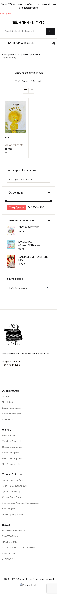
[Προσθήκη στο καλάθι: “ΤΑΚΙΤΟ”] (6, 153)
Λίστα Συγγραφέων (12, 413)
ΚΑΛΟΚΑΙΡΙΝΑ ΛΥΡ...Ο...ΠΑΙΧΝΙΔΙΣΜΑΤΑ (30, 243)
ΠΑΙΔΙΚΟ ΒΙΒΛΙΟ (9, 542)
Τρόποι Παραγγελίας (13, 480)
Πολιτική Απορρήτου (12, 514)
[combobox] (28, 179)
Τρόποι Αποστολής (11, 491)
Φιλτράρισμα (16, 207)
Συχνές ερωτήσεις (11, 408)
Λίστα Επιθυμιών (10, 452)
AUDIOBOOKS (9, 559)
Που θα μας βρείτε (11, 464)
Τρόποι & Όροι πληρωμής (14, 485)
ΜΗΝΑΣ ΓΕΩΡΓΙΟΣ (14, 145)
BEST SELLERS (9, 553)
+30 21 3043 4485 (11, 365)
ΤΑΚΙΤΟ (9, 137)
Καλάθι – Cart (9, 435)
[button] (18, 44)
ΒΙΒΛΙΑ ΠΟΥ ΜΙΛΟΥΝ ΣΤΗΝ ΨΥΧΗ (18, 547)
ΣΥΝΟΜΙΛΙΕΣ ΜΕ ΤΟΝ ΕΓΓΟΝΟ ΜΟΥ (33, 258)
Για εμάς (6, 396)
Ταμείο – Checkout (11, 441)
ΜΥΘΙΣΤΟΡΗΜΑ (10, 536)
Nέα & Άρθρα (8, 402)
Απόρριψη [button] (5, 13)
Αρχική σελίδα (9, 54)
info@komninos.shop (12, 361)
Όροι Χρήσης (8, 508)
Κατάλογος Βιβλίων (12, 458)
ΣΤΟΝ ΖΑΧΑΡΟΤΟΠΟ (28, 227)
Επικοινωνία (8, 419)
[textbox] (27, 179)
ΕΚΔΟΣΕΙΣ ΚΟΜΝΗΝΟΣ (13, 530)
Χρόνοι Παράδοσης (12, 497)
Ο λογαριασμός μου (12, 447)
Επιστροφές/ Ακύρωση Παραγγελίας (20, 503)
